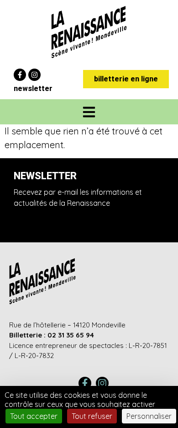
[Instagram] (34, 75)
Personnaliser (149, 416)
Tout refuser (92, 416)
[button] (89, 112)
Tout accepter (34, 416)
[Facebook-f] (20, 75)
